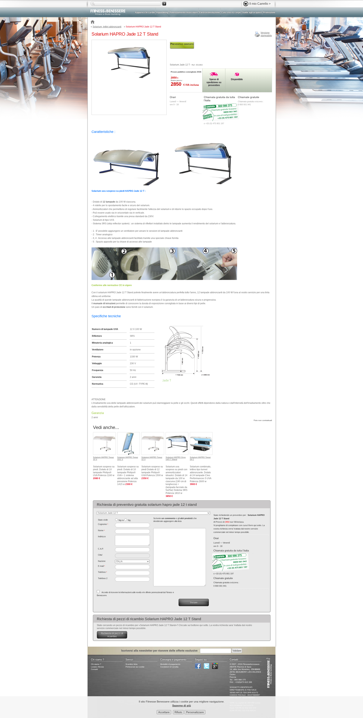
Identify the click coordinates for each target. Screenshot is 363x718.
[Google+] (216, 668)
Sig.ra (121, 520)
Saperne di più (181, 705)
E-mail (101, 566)
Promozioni (269, 12)
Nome (101, 530)
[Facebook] (199, 668)
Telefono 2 (102, 578)
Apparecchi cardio (145, 12)
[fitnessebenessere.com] (106, 12)
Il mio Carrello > (260, 3)
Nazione (101, 561)
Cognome (103, 524)
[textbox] (132, 549)
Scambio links (131, 664)
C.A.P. (101, 549)
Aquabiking (162, 12)
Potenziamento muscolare (184, 12)
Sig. (129, 520)
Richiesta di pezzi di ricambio (112, 635)
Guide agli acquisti (252, 12)
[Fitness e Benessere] (93, 22)
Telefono (102, 572)
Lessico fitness (97, 667)
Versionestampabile (266, 34)
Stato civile (103, 520)
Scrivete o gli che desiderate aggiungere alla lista (175, 519)
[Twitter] (207, 668)
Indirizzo (102, 536)
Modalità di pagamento (170, 664)
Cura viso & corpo (231, 12)
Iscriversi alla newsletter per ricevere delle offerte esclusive (159, 650)
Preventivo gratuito (182, 43)
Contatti (94, 669)
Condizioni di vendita (169, 667)
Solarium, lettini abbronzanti (107, 26)
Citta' (100, 555)
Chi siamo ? (96, 664)
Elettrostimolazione (209, 12)
